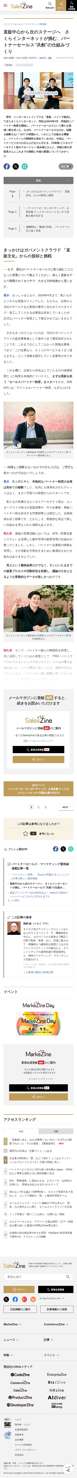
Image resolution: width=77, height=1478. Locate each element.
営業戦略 (8, 65)
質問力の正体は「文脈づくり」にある (30, 1150)
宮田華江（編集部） (38, 57)
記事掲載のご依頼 (57, 1309)
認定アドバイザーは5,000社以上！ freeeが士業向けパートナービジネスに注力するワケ (39, 894)
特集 (6, 1355)
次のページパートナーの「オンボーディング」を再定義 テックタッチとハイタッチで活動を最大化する (38, 788)
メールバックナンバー (40, 741)
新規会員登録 (40, 749)
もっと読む (13, 900)
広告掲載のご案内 (20, 1309)
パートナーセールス (24, 65)
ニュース (9, 1339)
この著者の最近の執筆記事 (38, 972)
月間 (56, 1131)
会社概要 (19, 1439)
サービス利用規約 (23, 1444)
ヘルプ (18, 1419)
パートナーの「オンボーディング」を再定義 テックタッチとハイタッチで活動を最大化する (47, 211)
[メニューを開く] (5, 5)
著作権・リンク (22, 1424)
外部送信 (19, 1454)
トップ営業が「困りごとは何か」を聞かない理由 (36, 1214)
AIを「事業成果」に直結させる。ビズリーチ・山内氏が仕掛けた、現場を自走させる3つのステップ (40, 1182)
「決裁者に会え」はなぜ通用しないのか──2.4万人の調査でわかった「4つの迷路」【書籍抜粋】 (40, 1141)
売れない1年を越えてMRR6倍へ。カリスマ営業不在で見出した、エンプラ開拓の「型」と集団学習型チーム (41, 1193)
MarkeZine (11, 1324)
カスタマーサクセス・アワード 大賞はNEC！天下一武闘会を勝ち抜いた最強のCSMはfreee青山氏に (41, 1223)
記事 (47, 1339)
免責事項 (19, 1434)
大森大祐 (19, 57)
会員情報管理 (21, 1429)
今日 (21, 1131)
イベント (49, 1355)
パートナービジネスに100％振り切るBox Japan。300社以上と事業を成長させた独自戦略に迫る (41, 1171)
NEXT (65, 807)
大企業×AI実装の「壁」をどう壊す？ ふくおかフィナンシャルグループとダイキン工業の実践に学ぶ (40, 1160)
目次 (38, 180)
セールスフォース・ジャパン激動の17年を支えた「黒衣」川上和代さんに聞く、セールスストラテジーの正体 (40, 1204)
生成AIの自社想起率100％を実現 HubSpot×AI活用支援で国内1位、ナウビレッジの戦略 (40, 1234)
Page (12, 211)
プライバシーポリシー (25, 1449)
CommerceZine (54, 1324)
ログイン (40, 759)
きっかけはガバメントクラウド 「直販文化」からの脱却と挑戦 (48, 193)
